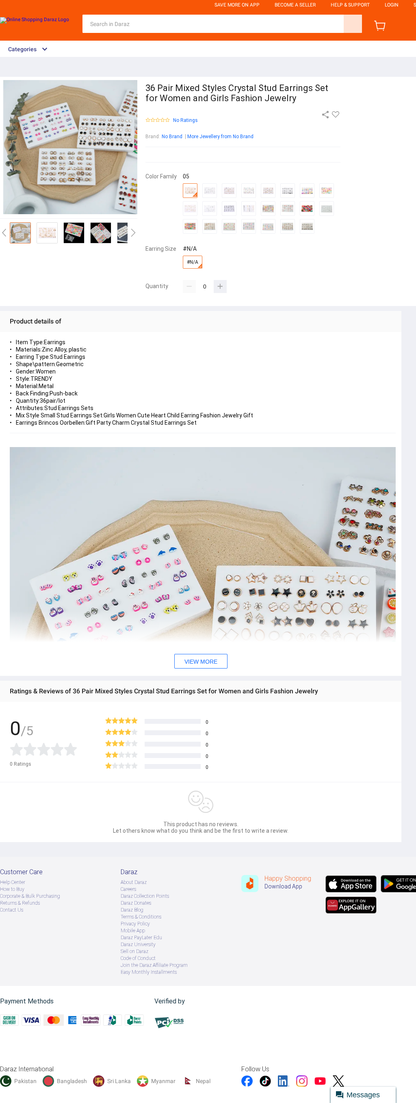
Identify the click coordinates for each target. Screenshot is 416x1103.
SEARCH (353, 24)
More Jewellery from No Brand (220, 136)
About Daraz (134, 882)
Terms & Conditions (141, 917)
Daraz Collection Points (145, 896)
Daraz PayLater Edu (141, 937)
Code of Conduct (138, 958)
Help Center (12, 882)
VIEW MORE (200, 661)
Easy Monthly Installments (149, 972)
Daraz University (138, 944)
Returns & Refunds (20, 903)
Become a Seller (295, 5)
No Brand (172, 136)
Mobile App (133, 931)
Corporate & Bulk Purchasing (30, 896)
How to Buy (12, 889)
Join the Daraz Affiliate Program (154, 965)
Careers (128, 889)
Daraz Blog (132, 910)
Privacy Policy (135, 924)
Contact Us (11, 910)
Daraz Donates (136, 903)
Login (392, 5)
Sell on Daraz (134, 951)
